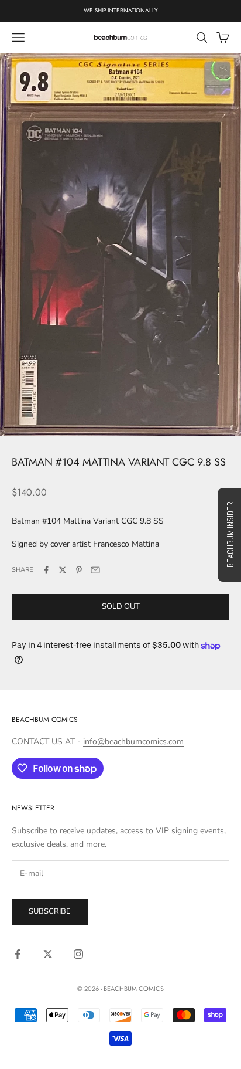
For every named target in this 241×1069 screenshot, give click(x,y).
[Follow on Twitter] (48, 954)
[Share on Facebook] (46, 570)
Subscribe (50, 911)
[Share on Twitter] (62, 570)
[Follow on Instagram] (78, 954)
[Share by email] (95, 570)
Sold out (121, 606)
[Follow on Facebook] (17, 954)
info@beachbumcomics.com (133, 741)
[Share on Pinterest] (79, 570)
